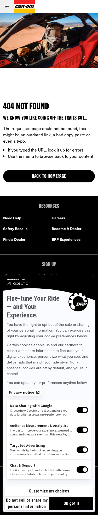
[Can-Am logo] (24, 6)
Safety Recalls (15, 228)
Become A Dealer (66, 228)
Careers (58, 218)
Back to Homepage (49, 176)
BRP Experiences (66, 239)
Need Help (12, 218)
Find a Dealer (14, 239)
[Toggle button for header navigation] (7, 6)
